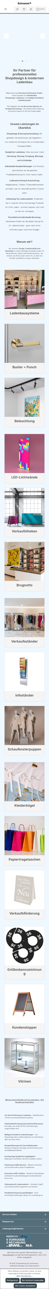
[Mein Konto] (31, 9)
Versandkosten (8, 1255)
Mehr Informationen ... (25, 1276)
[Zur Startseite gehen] (24, 3)
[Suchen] (17, 9)
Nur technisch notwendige (33, 1280)
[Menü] (5, 9)
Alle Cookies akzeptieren (25, 1286)
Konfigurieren (12, 1280)
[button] (18, 61)
